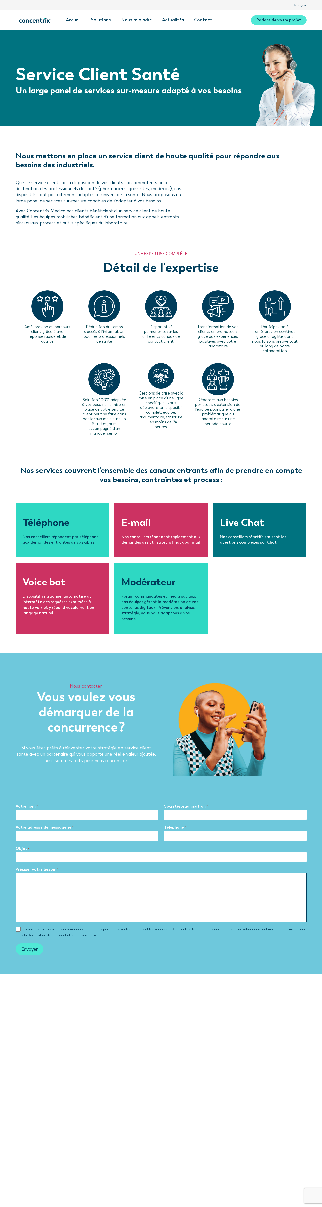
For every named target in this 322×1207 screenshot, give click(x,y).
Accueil (73, 20)
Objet (22, 848)
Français (300, 5)
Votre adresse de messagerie (45, 827)
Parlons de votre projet (278, 20)
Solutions (101, 20)
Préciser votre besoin (37, 869)
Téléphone (175, 827)
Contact (203, 20)
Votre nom (27, 806)
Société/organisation (186, 806)
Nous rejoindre (136, 20)
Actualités (173, 20)
